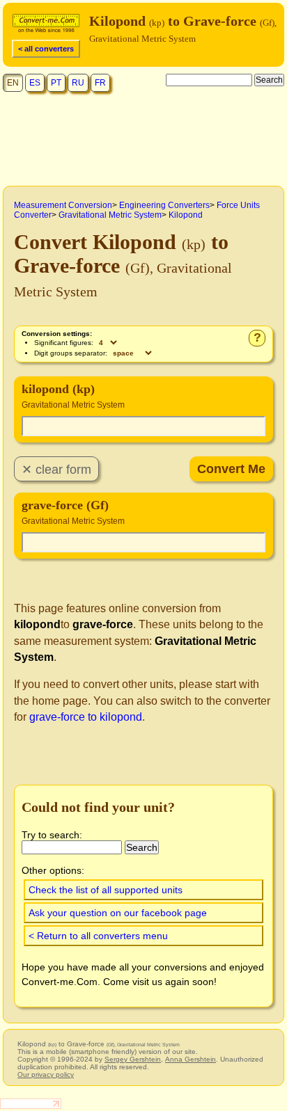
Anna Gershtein (190, 1059)
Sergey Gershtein (132, 1059)
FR (100, 83)
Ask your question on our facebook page (118, 912)
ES (34, 83)
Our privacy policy (45, 1074)
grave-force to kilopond (85, 717)
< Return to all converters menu (98, 935)
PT (56, 83)
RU (78, 83)
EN (13, 83)
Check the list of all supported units (106, 889)
